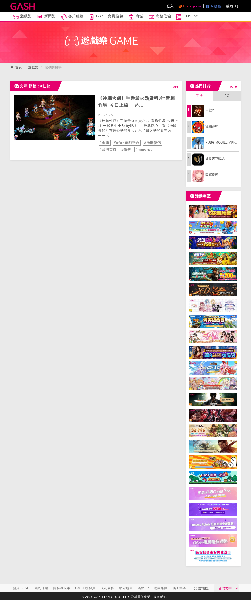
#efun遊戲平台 (126, 143)
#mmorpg (144, 149)
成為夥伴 (107, 588)
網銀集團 (161, 588)
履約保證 (41, 588)
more (174, 86)
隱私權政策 (61, 588)
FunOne (190, 16)
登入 (170, 6)
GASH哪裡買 (85, 588)
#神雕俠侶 (152, 143)
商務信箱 (162, 16)
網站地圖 (126, 588)
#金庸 (104, 143)
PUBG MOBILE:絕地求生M (224, 142)
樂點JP (143, 588)
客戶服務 (75, 16)
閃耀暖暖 (211, 175)
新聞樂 (49, 16)
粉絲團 (215, 6)
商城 (138, 16)
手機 (199, 96)
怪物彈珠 (211, 126)
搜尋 (230, 6)
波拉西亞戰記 (215, 158)
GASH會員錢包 (109, 16)
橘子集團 (179, 588)
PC (227, 96)
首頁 (18, 67)
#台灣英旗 (108, 149)
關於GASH (21, 588)
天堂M (209, 110)
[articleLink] (54, 117)
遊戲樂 (25, 16)
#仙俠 (126, 149)
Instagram (191, 6)
